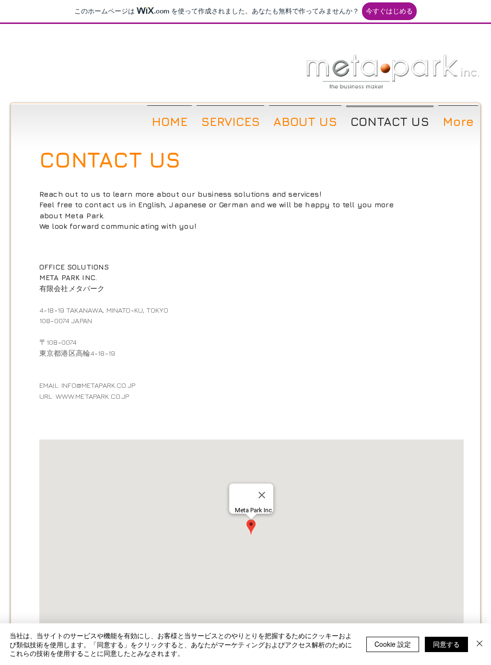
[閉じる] (479, 644)
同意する (446, 644)
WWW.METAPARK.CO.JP (92, 396)
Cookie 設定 (392, 644)
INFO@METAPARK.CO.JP (98, 385)
